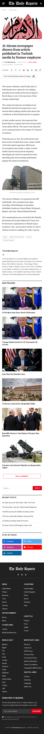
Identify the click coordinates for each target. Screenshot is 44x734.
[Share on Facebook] (11, 70)
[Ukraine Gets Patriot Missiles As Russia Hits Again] (22, 451)
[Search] (41, 3)
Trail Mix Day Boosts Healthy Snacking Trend (18, 512)
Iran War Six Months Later (13, 374)
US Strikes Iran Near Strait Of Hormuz (18, 312)
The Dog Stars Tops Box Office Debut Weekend (19, 507)
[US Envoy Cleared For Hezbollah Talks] (22, 389)
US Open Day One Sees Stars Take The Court (18, 503)
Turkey (28, 237)
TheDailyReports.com (18, 727)
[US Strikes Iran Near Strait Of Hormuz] (22, 298)
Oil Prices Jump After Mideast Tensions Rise (17, 516)
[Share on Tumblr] (32, 70)
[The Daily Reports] (23, 3)
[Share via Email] (36, 70)
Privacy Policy (6, 719)
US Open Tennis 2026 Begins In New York (17, 525)
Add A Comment (22, 476)
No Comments (8, 64)
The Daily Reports (9, 62)
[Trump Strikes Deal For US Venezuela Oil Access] (22, 328)
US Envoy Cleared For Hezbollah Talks (18, 404)
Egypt (5, 237)
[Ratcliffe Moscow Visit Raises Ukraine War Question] (22, 419)
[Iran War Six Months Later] (22, 360)
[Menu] (3, 3)
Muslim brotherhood (17, 237)
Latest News (32, 62)
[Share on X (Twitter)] (15, 70)
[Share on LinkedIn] (28, 70)
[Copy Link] (40, 70)
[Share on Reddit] (24, 70)
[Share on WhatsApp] (19, 70)
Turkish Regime (8, 240)
